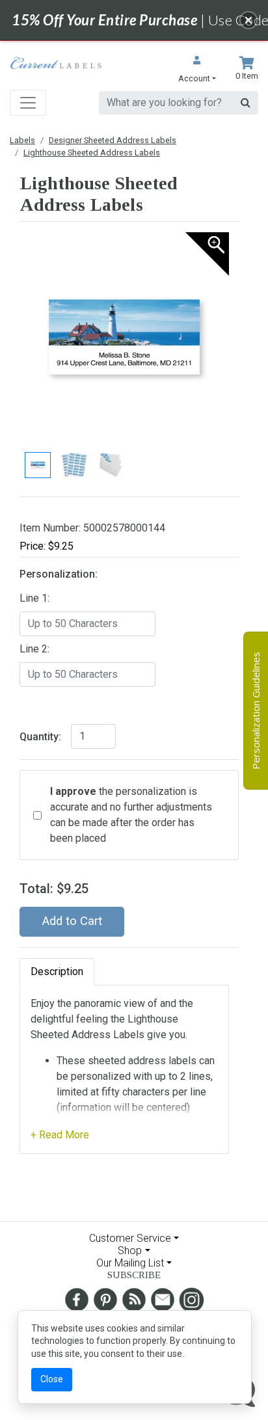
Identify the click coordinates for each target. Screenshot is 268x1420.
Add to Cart (72, 921)
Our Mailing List (130, 1263)
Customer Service (130, 1238)
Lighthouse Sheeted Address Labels (91, 152)
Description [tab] (57, 971)
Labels (22, 140)
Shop (130, 1250)
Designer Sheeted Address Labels (112, 140)
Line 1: (34, 598)
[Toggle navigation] (28, 103)
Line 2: (34, 649)
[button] (197, 71)
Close (51, 1379)
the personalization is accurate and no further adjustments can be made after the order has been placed (131, 814)
